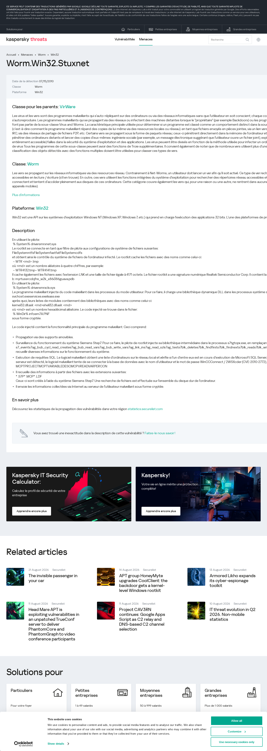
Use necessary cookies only (236, 742)
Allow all (236, 720)
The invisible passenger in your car (53, 578)
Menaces (146, 39)
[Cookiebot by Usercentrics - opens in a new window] (23, 744)
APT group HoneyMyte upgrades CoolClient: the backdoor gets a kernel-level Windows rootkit (143, 583)
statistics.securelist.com (145, 409)
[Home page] (28, 39)
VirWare (67, 106)
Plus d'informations (26, 195)
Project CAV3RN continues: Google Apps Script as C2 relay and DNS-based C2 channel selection (142, 619)
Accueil (11, 54)
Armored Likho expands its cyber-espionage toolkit (233, 580)
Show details (56, 743)
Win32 (55, 54)
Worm (42, 54)
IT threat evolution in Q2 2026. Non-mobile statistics (233, 614)
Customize (234, 731)
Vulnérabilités (125, 39)
